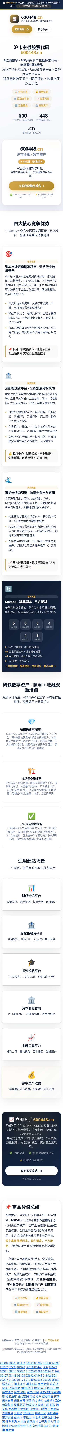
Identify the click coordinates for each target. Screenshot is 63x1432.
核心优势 (43, 29)
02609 (30, 1363)
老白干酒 (41, 1421)
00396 (47, 1380)
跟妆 (52, 1405)
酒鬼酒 (31, 1421)
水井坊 (22, 1421)
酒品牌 (12, 1409)
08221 (12, 1363)
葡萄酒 (10, 1430)
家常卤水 (43, 1384)
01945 (38, 1375)
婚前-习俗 (33, 1392)
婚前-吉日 (40, 1388)
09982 (38, 1371)
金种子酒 (25, 1426)
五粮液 (18, 1413)
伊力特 (52, 1421)
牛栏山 (27, 1417)
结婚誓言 (7, 1405)
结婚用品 (47, 1396)
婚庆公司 (7, 1384)
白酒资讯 (23, 1409)
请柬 (56, 1396)
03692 (30, 1375)
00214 (47, 1371)
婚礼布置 (19, 1401)
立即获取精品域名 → (31, 186)
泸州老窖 (52, 1413)
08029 (21, 1371)
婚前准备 (7, 1392)
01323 (30, 1371)
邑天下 (18, 1417)
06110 (30, 1367)
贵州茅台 (7, 1413)
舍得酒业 (46, 1417)
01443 (38, 1367)
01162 (55, 1371)
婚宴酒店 (11, 1396)
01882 (12, 1380)
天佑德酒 (14, 1426)
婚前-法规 (46, 1392)
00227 (4, 1380)
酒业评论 (19, 1384)
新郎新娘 (31, 1401)
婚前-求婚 (14, 1388)
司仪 (32, 1396)
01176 (21, 1380)
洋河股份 (28, 1413)
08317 (12, 1371)
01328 (47, 1363)
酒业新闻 (31, 1384)
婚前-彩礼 (20, 1392)
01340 (30, 1380)
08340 (4, 1363)
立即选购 (22, 29)
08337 (21, 1363)
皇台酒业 (37, 1426)
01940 (21, 1367)
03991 (4, 1371)
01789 (38, 1363)
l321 (54, 1375)
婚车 (38, 1396)
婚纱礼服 (43, 1405)
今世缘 (36, 1417)
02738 (12, 1367)
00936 (38, 1380)
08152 (55, 1380)
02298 (55, 1363)
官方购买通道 (52, 1340)
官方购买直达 (31, 1171)
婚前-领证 (27, 1388)
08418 (12, 1375)
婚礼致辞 (55, 1401)
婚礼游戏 (19, 1405)
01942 (47, 1375)
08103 (21, 1375)
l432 (45, 1367)
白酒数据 (53, 1409)
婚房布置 (7, 1401)
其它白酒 (49, 1426)
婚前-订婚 (53, 1388)
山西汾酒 (40, 1413)
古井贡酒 (7, 1417)
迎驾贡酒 (11, 1421)
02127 (4, 1375)
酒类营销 (23, 1396)
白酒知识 (35, 1409)
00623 (53, 1367)
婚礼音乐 (43, 1401)
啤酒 (44, 1409)
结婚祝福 (31, 1405)
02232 (4, 1367)
